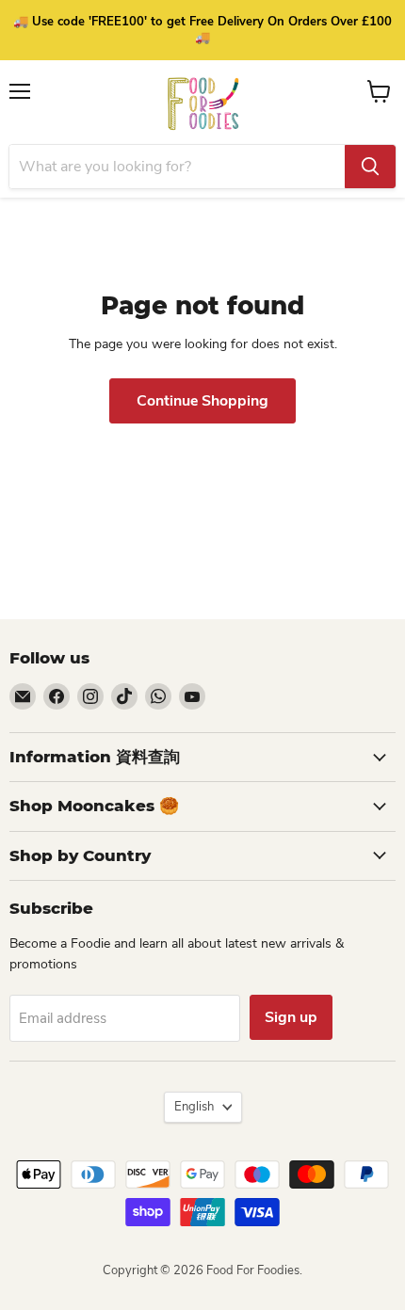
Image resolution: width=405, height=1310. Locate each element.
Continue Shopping (202, 401)
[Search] (370, 166)
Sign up (291, 1017)
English (194, 1106)
